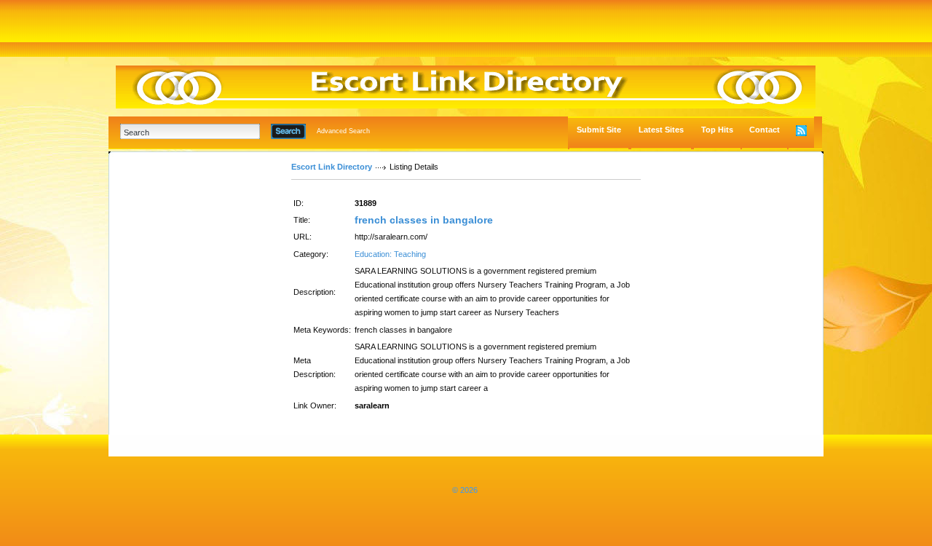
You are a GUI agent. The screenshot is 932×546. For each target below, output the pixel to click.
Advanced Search (343, 131)
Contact (764, 129)
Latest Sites (661, 129)
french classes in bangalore (424, 220)
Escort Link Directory (331, 166)
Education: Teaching (390, 254)
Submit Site (599, 129)
